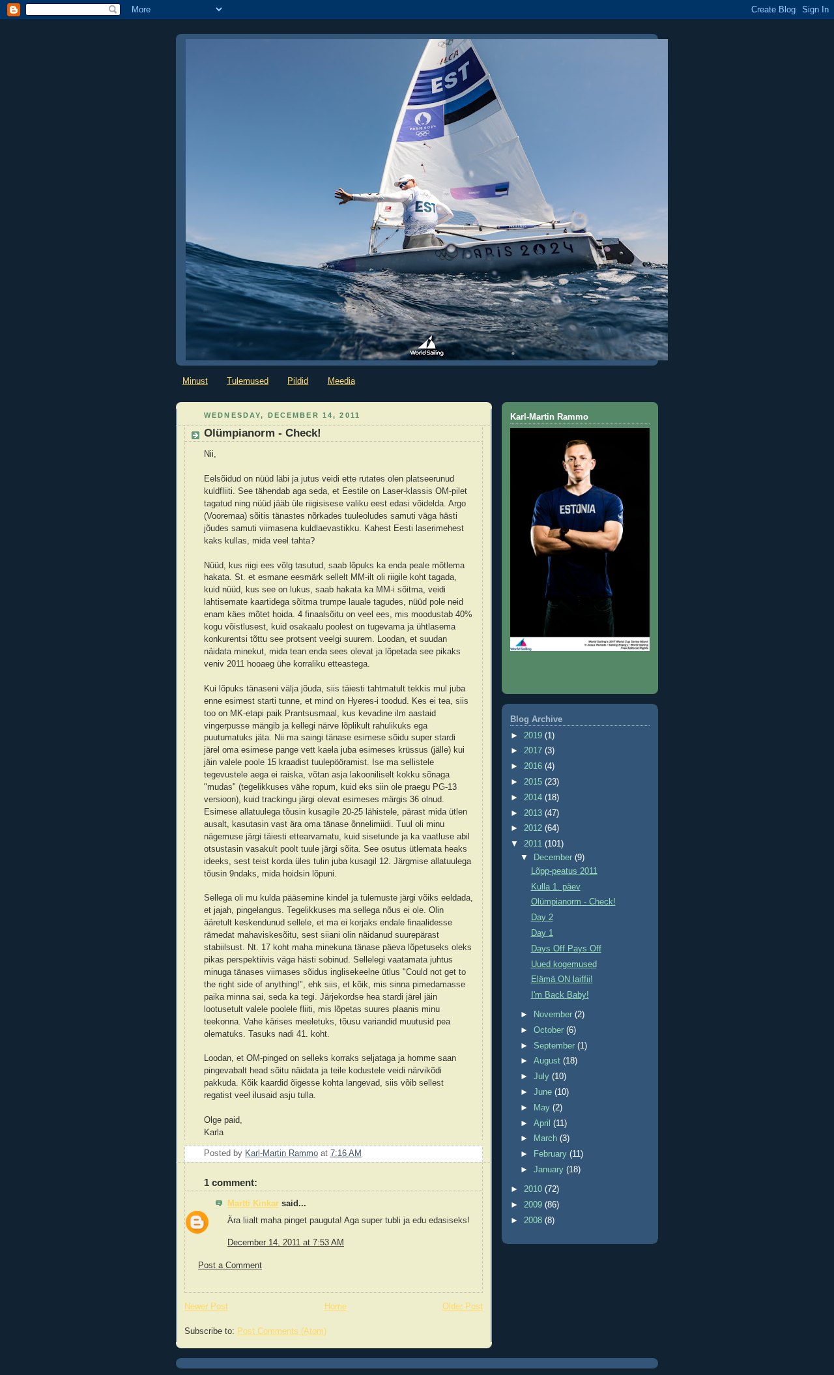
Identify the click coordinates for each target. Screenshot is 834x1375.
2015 (534, 782)
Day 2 (542, 917)
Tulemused (247, 381)
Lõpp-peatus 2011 (564, 871)
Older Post (462, 1306)
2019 (534, 735)
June (544, 1092)
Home (335, 1306)
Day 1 (542, 933)
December (554, 857)
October (550, 1030)
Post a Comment (230, 1265)
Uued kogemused (564, 964)
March (547, 1138)
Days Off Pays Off (566, 948)
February (551, 1154)
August (548, 1060)
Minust (195, 381)
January (550, 1169)
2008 (534, 1220)
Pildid (297, 381)
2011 (534, 843)
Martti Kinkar (253, 1203)
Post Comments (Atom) (281, 1331)
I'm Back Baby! (560, 995)
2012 (534, 828)
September (555, 1045)
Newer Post (206, 1306)
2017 (534, 750)
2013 (534, 813)
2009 (534, 1204)
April (543, 1123)
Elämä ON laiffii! (562, 979)
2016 (534, 766)
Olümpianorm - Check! (573, 901)
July (543, 1076)
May (543, 1107)
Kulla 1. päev (556, 886)
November (554, 1014)
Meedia (341, 381)
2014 (534, 797)
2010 (534, 1189)
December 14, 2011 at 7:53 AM (285, 1242)
